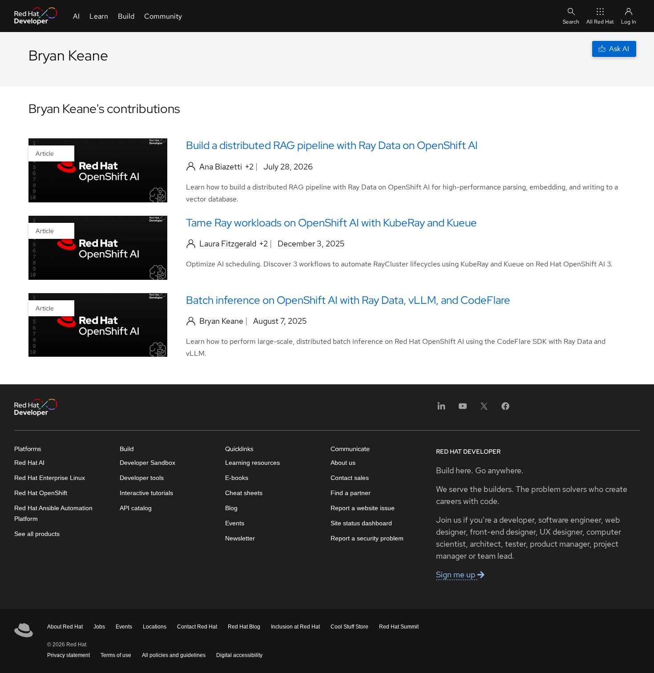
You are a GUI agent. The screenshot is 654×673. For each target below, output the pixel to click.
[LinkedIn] (441, 409)
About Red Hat (65, 627)
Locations (154, 627)
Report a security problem (367, 538)
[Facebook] (505, 409)
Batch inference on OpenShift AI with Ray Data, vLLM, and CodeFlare (348, 300)
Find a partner (351, 492)
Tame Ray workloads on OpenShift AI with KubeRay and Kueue (331, 223)
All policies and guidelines (174, 655)
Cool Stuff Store (349, 627)
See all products (37, 533)
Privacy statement (68, 655)
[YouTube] (462, 409)
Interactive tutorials (146, 492)
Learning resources (252, 462)
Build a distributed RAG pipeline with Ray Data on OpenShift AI (332, 145)
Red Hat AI (29, 462)
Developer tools (142, 477)
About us (343, 462)
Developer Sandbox (147, 462)
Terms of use (116, 655)
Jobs (99, 627)
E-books (236, 477)
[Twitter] (484, 409)
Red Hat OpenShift (40, 492)
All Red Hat (600, 21)
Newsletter (240, 538)
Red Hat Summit (399, 627)
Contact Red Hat (197, 627)
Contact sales (350, 477)
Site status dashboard (361, 523)
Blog (231, 508)
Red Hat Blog (244, 627)
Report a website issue (363, 508)
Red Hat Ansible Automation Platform (53, 513)
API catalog (136, 508)
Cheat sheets (243, 492)
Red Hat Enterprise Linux (49, 477)
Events (234, 523)
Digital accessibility (239, 655)
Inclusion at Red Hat (295, 627)
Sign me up (456, 574)
